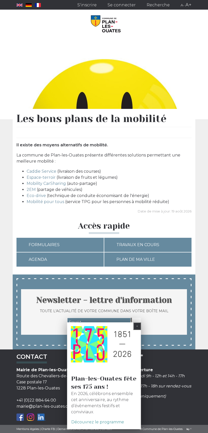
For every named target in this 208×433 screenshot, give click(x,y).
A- (182, 5)
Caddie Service (41, 171)
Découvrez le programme (97, 422)
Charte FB (48, 429)
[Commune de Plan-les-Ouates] (105, 24)
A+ (188, 5)
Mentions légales (27, 429)
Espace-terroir (41, 177)
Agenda (38, 259)
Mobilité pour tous (45, 201)
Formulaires (44, 244)
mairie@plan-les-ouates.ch (43, 406)
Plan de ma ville (135, 259)
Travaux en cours (137, 244)
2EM (31, 189)
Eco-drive (36, 195)
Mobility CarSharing (46, 183)
